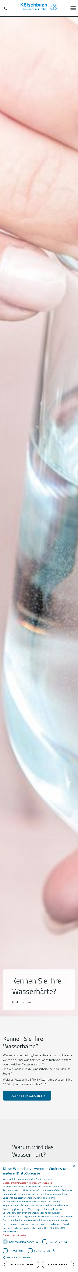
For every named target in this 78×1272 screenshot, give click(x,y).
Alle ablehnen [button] (58, 1264)
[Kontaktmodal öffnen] (5, 8)
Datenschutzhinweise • (16, 1182)
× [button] (73, 1166)
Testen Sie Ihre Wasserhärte (27, 1095)
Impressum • (36, 1182)
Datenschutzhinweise (15, 1235)
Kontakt (47, 1182)
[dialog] (39, 1217)
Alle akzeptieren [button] (21, 1264)
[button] (73, 8)
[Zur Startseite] (39, 8)
